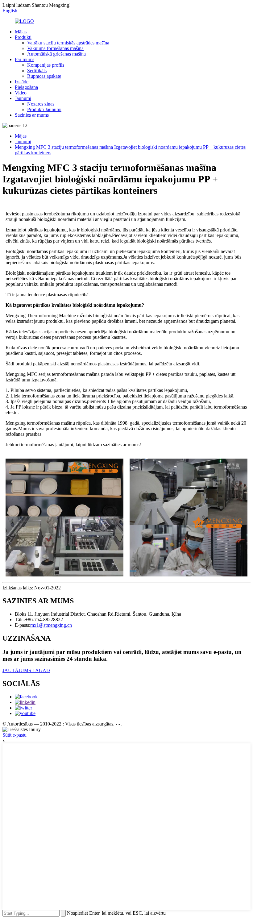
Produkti (23, 37)
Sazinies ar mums (32, 115)
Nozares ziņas (40, 103)
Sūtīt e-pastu (14, 735)
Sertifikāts (37, 70)
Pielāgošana (26, 87)
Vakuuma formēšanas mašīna (55, 48)
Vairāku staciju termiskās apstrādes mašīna (68, 42)
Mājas (21, 31)
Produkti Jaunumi (44, 109)
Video (21, 92)
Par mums (24, 59)
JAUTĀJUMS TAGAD (26, 670)
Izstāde (21, 81)
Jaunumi (23, 98)
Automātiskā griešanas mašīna (56, 53)
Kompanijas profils (45, 65)
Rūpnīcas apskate (44, 76)
